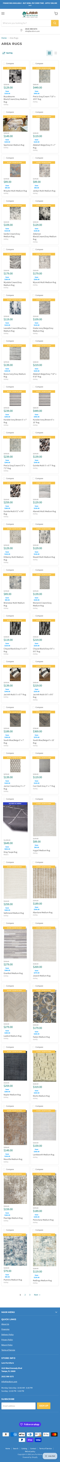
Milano (6, 854)
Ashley (6, 104)
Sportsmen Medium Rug (14, 145)
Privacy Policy (7, 1339)
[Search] (55, 23)
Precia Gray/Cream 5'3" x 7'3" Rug (14, 467)
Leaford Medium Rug (12, 1036)
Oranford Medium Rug (13, 973)
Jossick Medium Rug (42, 975)
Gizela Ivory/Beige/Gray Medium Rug (43, 329)
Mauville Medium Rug (13, 1159)
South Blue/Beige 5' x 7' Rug (14, 741)
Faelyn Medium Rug (41, 1037)
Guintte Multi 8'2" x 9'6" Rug (14, 513)
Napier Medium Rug (12, 1094)
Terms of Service (8, 1350)
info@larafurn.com (9, 1381)
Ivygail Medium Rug (41, 850)
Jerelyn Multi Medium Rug (44, 190)
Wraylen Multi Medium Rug (15, 190)
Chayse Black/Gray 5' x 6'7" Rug (15, 650)
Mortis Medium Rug (41, 1096)
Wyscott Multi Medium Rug (44, 282)
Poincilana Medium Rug (43, 1219)
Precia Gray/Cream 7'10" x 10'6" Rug (44, 98)
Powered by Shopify (30, 1457)
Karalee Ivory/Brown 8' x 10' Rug (43, 421)
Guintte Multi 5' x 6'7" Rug (44, 465)
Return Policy (7, 1345)
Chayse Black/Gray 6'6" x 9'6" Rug (43, 650)
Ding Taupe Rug (10, 852)
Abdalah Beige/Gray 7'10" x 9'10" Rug (44, 375)
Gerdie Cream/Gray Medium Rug (12, 235)
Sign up (43, 1405)
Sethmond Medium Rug (14, 913)
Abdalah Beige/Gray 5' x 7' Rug (44, 146)
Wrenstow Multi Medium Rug (14, 604)
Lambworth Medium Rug (43, 1154)
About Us (5, 1324)
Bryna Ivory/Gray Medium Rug (15, 375)
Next (36, 1294)
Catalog (24, 1448)
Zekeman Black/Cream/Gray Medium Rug (44, 236)
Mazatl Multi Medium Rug (44, 557)
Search (15, 1448)
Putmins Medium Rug (13, 1279)
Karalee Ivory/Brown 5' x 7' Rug (15, 421)
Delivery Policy (7, 1334)
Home (4, 38)
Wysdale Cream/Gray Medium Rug (13, 284)
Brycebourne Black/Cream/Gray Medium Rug (15, 99)
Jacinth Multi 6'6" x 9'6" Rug (43, 696)
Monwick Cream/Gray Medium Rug (42, 604)
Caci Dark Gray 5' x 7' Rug (44, 786)
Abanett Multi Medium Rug (44, 511)
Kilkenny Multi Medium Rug (13, 558)
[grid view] (49, 53)
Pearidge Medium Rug (13, 1218)
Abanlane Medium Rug (42, 912)
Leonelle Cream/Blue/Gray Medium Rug (15, 329)
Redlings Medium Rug (42, 1280)
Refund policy (30, 1451)
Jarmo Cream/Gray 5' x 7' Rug (14, 787)
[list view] (55, 53)
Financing (5, 1329)
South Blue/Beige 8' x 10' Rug (43, 741)
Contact (33, 1448)
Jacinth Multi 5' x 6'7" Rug (15, 694)
